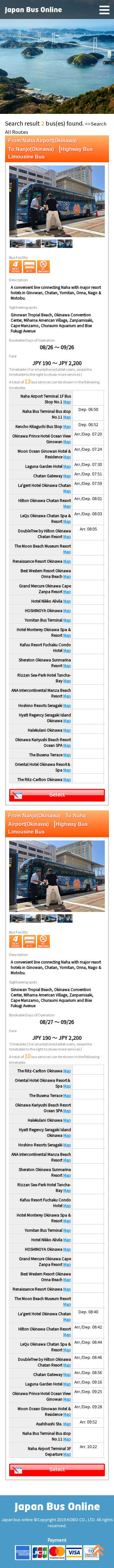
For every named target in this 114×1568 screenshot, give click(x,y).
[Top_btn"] (98, 1551)
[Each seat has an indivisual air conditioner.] (29, 266)
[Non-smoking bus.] (43, 266)
